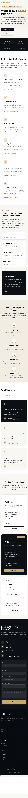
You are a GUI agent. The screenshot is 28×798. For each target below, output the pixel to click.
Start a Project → (7, 29)
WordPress (3, 729)
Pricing (2, 750)
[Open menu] (26, 2)
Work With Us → (7, 395)
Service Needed (6, 683)
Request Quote (14, 610)
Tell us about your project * (8, 689)
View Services (7, 33)
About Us (3, 743)
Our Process (4, 745)
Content (3, 736)
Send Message (14, 701)
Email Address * (6, 676)
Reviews (3, 748)
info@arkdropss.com (6, 759)
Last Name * (5, 670)
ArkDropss (11, 769)
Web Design (4, 727)
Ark (5, 2)
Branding (3, 734)
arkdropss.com (4, 762)
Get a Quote (4, 757)
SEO (2, 731)
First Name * (5, 662)
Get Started (14, 528)
